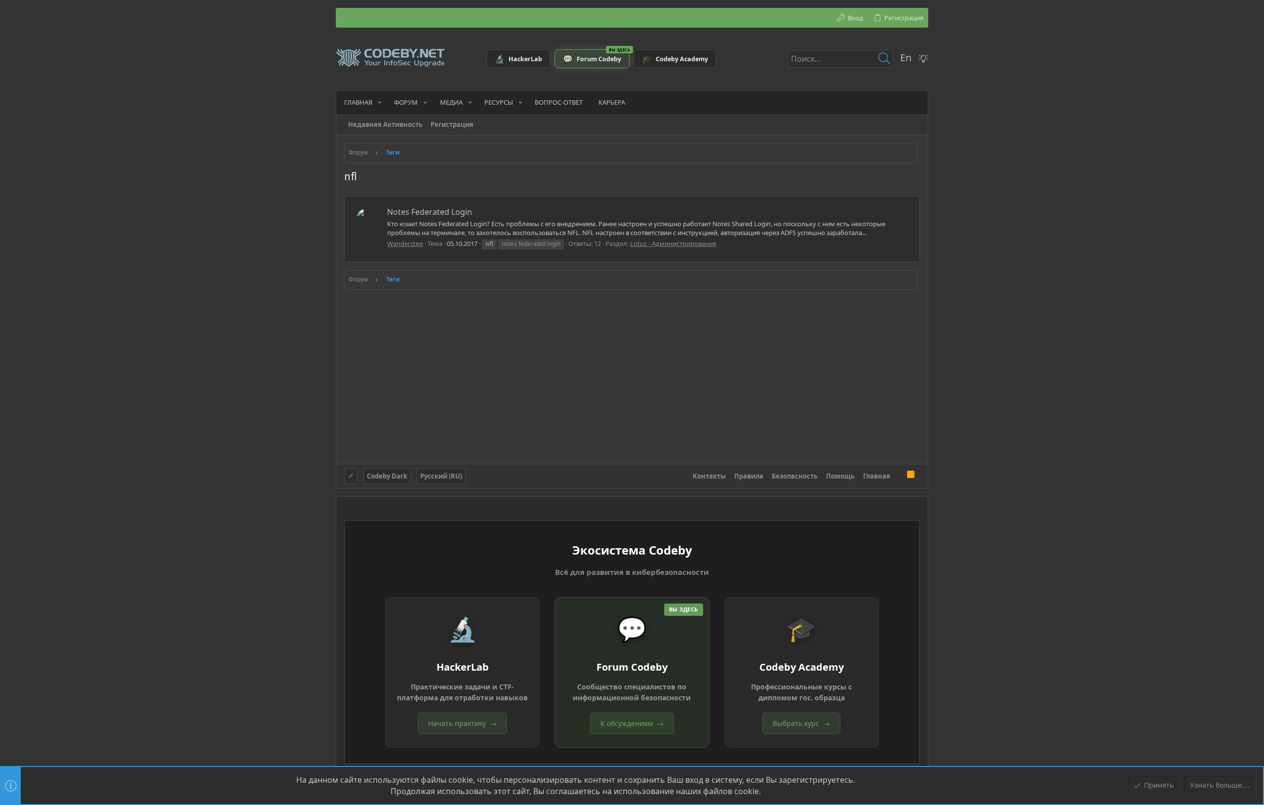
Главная (876, 476)
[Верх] (899, 476)
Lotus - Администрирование (673, 243)
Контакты (709, 476)
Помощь (840, 476)
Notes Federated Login (429, 211)
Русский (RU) (441, 476)
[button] (379, 102)
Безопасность (795, 476)
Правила (748, 476)
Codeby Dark (387, 476)
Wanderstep (405, 243)
